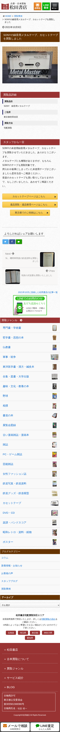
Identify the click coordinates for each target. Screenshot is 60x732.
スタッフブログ (9, 581)
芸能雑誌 (8, 464)
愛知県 (30, 638)
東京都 (35, 633)
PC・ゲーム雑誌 (12, 454)
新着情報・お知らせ (11, 565)
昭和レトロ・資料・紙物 (17, 532)
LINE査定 (46, 727)
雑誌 (5, 444)
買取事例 (18, 16)
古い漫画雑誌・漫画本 (16, 434)
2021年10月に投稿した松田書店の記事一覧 (38, 292)
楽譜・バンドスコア (14, 522)
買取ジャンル (9, 320)
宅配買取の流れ (48, 619)
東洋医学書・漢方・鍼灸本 (18, 366)
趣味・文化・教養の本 (16, 386)
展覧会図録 (9, 425)
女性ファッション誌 (14, 473)
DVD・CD (9, 512)
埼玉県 (23, 633)
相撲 (5, 405)
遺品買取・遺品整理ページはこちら (28, 204)
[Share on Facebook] (12, 241)
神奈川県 (48, 633)
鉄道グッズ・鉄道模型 (16, 493)
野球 (5, 395)
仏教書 (7, 347)
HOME (8, 16)
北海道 (11, 633)
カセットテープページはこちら (29, 196)
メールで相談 (17, 727)
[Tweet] (5, 241)
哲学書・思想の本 (13, 337)
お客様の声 (7, 573)
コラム (4, 558)
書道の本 (8, 415)
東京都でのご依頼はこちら (29, 212)
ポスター (8, 541)
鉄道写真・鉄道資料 (14, 483)
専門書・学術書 (12, 327)
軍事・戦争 (9, 357)
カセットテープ (12, 503)
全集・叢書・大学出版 (16, 376)
